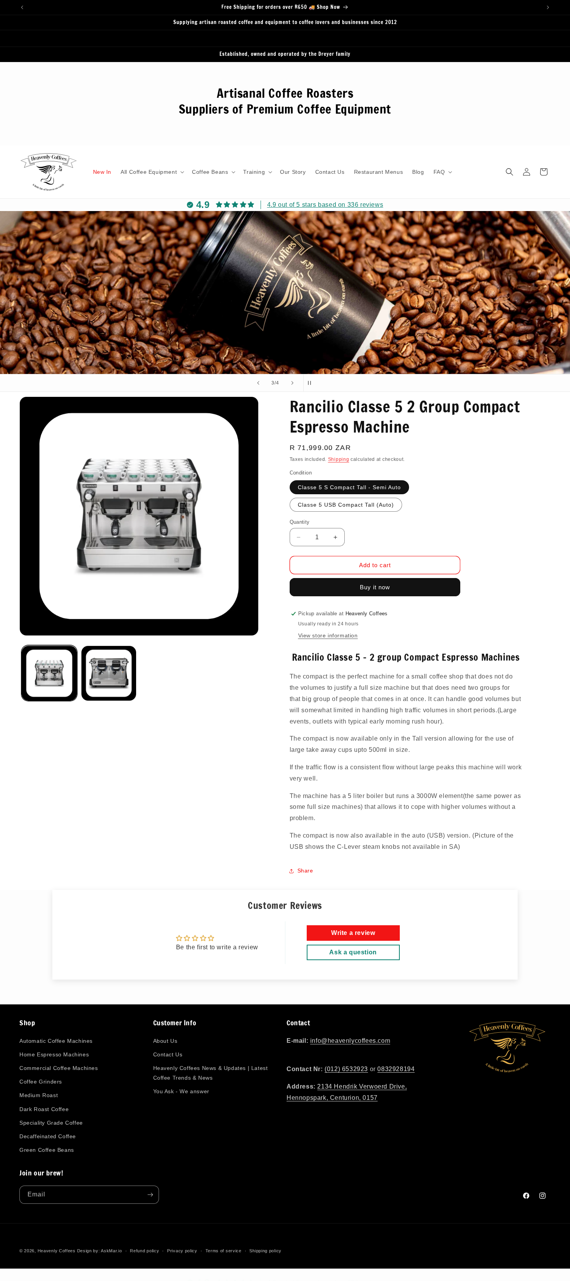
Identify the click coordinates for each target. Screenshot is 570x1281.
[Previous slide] (258, 382)
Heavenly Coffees (57, 1250)
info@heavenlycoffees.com (350, 1040)
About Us (165, 1041)
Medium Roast (38, 1095)
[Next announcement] (547, 7)
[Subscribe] (150, 1195)
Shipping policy (265, 1250)
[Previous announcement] (22, 7)
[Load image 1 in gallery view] (49, 673)
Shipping (338, 459)
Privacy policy (182, 1250)
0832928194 (396, 1069)
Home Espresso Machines (54, 1054)
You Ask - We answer (181, 1091)
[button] (151, 172)
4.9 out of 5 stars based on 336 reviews (325, 204)
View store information (328, 635)
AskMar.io (111, 1250)
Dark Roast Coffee (44, 1109)
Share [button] (305, 870)
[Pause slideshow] (311, 382)
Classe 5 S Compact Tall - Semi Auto (349, 487)
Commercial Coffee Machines (58, 1068)
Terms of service (224, 1250)
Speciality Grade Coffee (51, 1123)
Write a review (353, 933)
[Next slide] (292, 382)
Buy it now (375, 587)
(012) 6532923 (346, 1069)
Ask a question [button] (353, 952)
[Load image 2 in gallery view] (109, 673)
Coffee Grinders (40, 1081)
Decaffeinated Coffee (47, 1136)
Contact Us (168, 1054)
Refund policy (144, 1250)
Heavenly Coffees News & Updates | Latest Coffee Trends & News (210, 1073)
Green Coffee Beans (46, 1150)
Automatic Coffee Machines (56, 1041)
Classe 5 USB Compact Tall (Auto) (346, 505)
